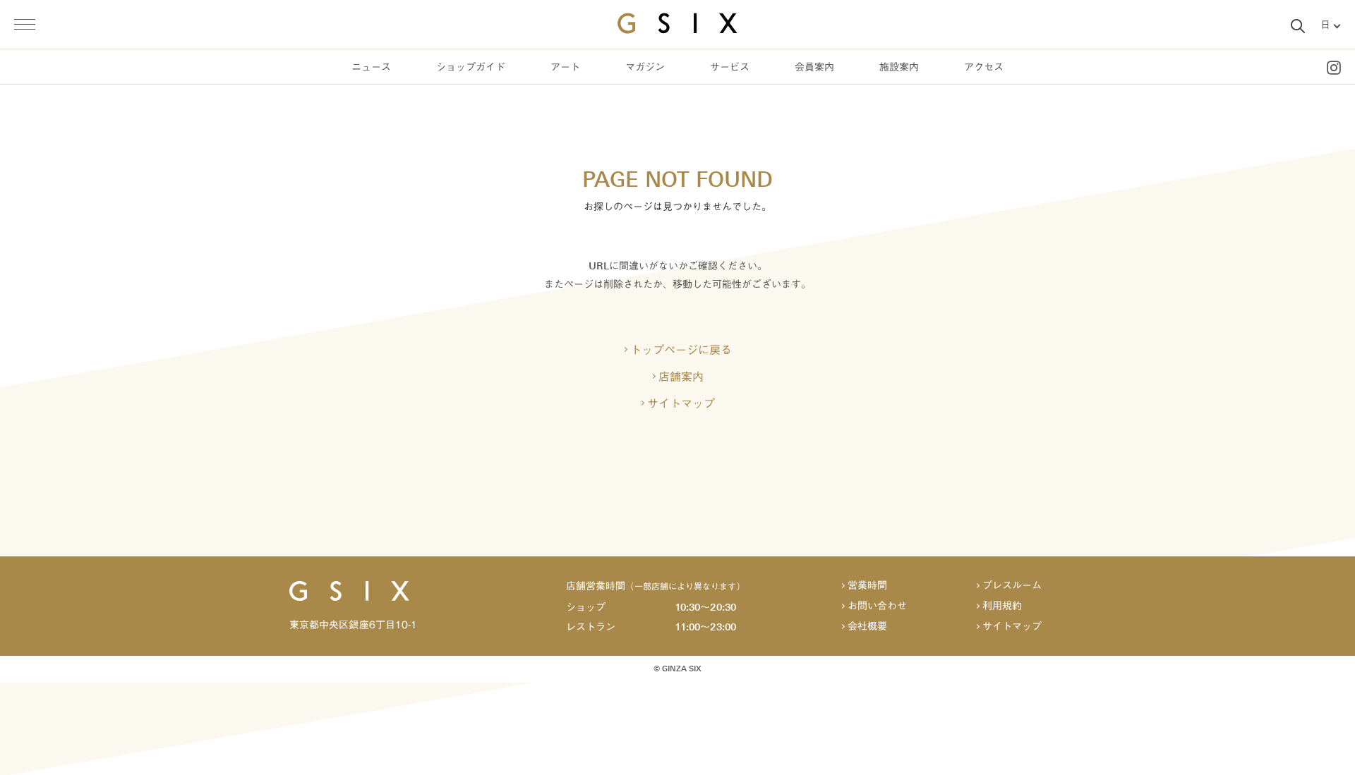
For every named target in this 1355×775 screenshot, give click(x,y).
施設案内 (899, 67)
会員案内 (814, 67)
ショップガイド (470, 67)
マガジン (645, 67)
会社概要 (867, 627)
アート (565, 67)
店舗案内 (681, 377)
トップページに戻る (681, 350)
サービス (729, 67)
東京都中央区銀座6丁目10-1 (353, 625)
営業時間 (867, 586)
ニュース (371, 67)
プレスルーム (1012, 586)
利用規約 (1002, 606)
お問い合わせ (877, 606)
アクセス (984, 67)
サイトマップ (681, 403)
